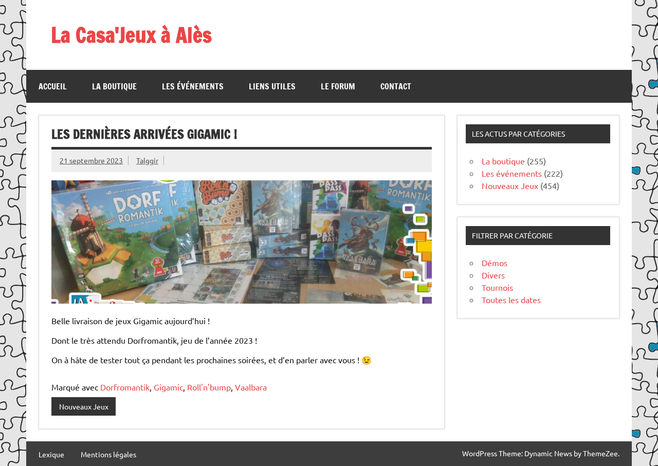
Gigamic (168, 387)
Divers (493, 275)
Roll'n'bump (209, 387)
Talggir (147, 160)
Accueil (53, 86)
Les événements (193, 86)
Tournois (497, 287)
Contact (395, 86)
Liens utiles (272, 86)
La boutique (114, 86)
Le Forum (338, 86)
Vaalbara (251, 387)
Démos (494, 262)
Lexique (51, 454)
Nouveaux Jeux (83, 406)
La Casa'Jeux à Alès (131, 34)
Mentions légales (108, 454)
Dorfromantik (125, 387)
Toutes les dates (511, 299)
